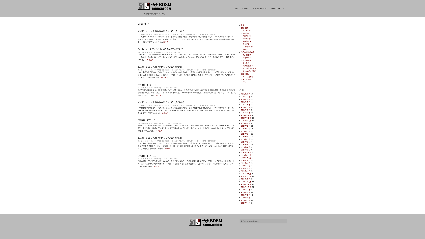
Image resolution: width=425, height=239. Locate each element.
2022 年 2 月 (245, 168)
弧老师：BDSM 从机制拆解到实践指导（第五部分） (162, 102)
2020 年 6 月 (245, 197)
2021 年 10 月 (246, 176)
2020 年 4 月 (245, 203)
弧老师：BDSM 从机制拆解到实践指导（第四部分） (162, 138)
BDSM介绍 (157, 34)
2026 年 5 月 (245, 102)
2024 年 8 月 (245, 144)
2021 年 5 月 (245, 179)
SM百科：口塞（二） (148, 156)
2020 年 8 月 (245, 192)
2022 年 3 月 (245, 166)
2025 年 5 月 (245, 134)
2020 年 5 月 (245, 200)
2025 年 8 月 (245, 126)
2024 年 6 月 (245, 150)
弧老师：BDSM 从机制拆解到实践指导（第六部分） (162, 67)
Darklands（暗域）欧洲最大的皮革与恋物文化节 (160, 49)
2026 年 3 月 (245, 107)
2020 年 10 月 (246, 187)
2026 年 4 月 (245, 104)
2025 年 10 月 (246, 120)
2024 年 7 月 (245, 147)
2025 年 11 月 (246, 118)
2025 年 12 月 (246, 115)
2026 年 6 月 (245, 99)
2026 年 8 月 (245, 94)
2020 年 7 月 (245, 195)
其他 (163, 123)
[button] (284, 8)
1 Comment (211, 70)
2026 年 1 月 (245, 112)
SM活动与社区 (158, 52)
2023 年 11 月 (246, 152)
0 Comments (211, 34)
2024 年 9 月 (245, 142)
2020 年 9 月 (245, 189)
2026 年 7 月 (245, 96)
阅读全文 (166, 42)
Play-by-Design (193, 34)
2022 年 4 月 (245, 163)
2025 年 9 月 (245, 123)
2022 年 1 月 (245, 171)
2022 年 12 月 (246, 158)
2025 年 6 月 (245, 131)
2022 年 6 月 (245, 160)
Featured (182, 34)
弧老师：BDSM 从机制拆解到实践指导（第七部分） (162, 31)
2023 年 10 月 (246, 155)
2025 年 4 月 (245, 136)
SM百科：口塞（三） (148, 120)
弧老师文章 (165, 34)
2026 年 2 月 (245, 110)
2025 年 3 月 (245, 139)
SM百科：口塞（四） (148, 84)
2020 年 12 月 (246, 181)
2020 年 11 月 (246, 184)
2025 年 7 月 (245, 128)
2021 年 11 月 (246, 174)
